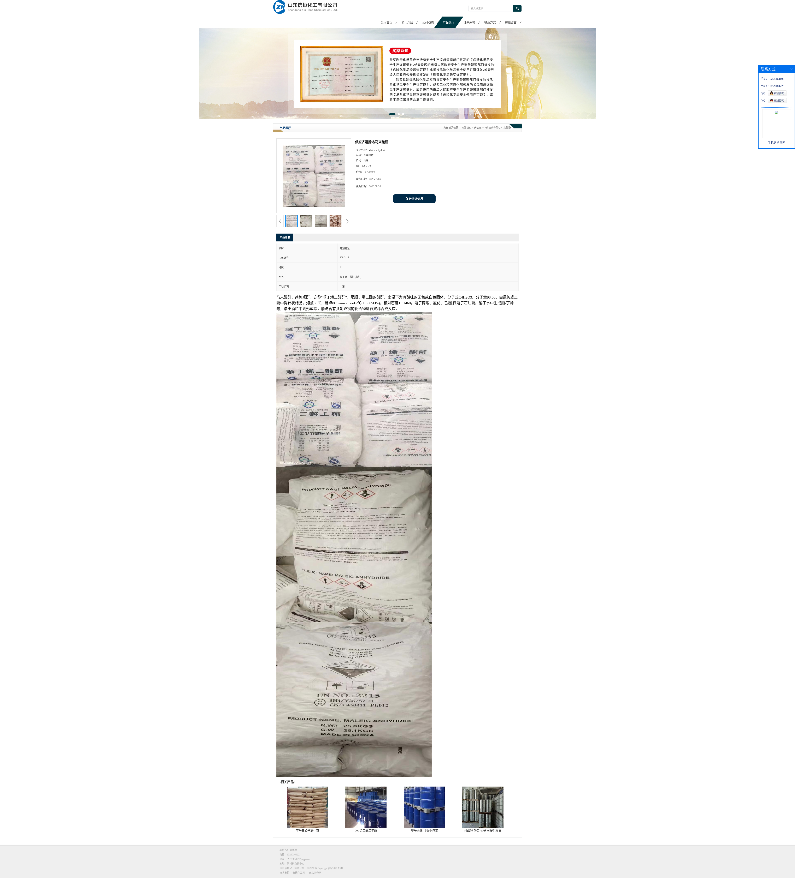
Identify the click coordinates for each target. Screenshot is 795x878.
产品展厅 (448, 22)
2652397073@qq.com (299, 859)
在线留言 (511, 22)
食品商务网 (315, 872)
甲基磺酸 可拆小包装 (424, 830)
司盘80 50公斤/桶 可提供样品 (482, 830)
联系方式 (490, 22)
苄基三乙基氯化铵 (307, 830)
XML (340, 868)
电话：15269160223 (290, 854)
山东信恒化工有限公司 (291, 868)
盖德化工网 (299, 872)
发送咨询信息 (414, 198)
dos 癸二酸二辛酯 (366, 830)
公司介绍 (407, 22)
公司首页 (386, 22)
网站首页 (466, 127)
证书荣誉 (469, 22)
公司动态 (428, 22)
